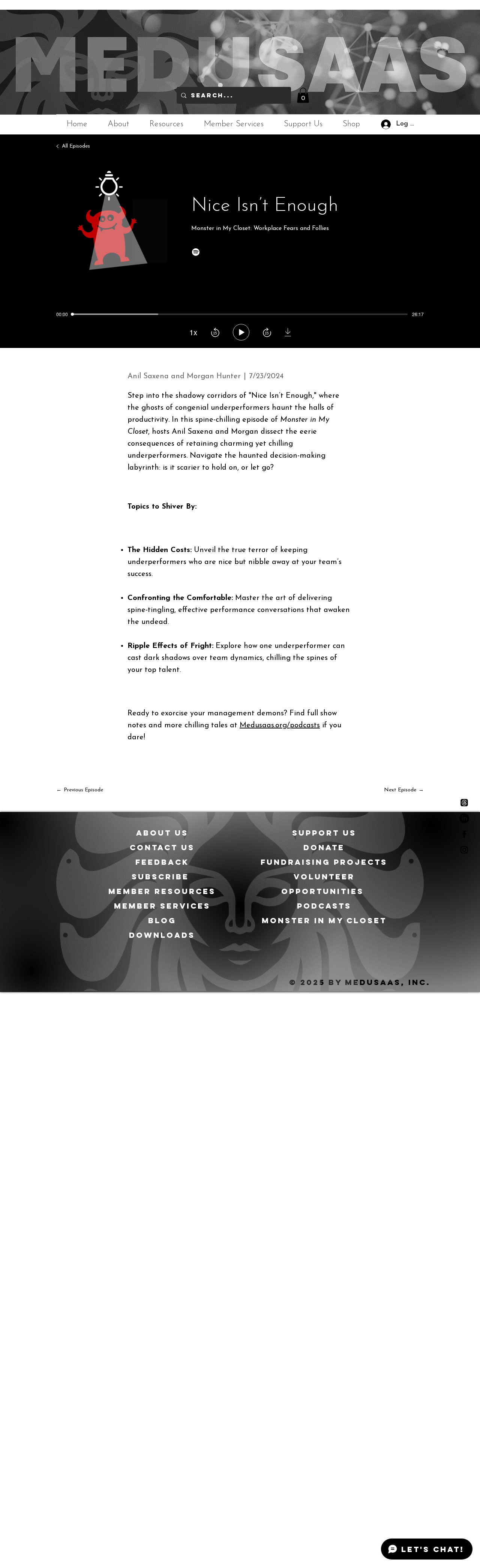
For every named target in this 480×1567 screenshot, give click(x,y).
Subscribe (162, 876)
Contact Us (162, 847)
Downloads (162, 935)
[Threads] (464, 802)
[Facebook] (464, 834)
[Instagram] (464, 850)
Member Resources (162, 891)
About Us (162, 832)
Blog (162, 920)
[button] (303, 95)
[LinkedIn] (464, 818)
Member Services (162, 905)
